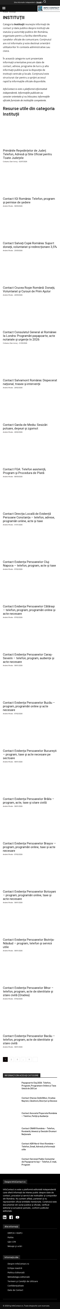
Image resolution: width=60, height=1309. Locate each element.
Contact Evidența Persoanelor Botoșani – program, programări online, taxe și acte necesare (29, 895)
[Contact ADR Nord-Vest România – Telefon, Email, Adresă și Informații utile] (11, 1148)
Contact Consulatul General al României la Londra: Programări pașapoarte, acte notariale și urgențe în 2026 (29, 335)
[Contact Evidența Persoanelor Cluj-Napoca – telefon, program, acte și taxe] (30, 544)
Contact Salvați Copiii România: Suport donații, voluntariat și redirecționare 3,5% (30, 245)
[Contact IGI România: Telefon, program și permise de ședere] (30, 181)
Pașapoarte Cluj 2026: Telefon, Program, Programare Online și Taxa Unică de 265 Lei (39, 1086)
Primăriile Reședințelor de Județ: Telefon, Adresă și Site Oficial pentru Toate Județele (27, 154)
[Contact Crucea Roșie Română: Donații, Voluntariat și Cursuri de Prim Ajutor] (30, 270)
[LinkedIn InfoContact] (4, 1218)
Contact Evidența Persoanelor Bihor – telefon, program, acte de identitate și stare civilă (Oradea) (28, 991)
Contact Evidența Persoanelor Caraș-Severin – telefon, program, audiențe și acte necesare (28, 658)
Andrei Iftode (8, 206)
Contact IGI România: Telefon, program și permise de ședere (29, 200)
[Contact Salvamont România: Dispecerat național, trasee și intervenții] (30, 363)
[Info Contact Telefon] (49, 9)
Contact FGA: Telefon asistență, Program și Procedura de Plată (24, 471)
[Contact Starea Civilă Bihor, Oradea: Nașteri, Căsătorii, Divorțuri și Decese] (11, 1102)
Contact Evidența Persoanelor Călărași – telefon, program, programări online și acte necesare (29, 610)
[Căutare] (44, 2)
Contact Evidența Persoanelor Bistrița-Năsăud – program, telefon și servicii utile (28, 943)
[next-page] (35, 1059)
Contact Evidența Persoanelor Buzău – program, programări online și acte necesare (29, 706)
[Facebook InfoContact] (11, 1218)
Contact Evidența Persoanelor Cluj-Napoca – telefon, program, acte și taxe (29, 563)
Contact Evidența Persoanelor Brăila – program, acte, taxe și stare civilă (28, 800)
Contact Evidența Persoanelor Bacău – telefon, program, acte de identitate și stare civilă (29, 1039)
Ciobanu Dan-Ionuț (10, 161)
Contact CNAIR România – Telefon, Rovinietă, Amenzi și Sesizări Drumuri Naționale (39, 1131)
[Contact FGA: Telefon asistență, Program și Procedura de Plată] (30, 452)
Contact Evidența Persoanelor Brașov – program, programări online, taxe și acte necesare (29, 847)
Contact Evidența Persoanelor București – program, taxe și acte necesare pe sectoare (30, 754)
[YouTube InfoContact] (17, 1218)
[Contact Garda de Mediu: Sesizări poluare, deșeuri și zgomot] (30, 407)
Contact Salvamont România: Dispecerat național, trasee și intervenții (30, 382)
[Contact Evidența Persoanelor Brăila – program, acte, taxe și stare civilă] (30, 781)
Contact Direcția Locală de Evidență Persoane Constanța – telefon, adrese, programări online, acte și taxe (29, 517)
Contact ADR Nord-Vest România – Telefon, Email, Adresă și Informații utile (38, 1146)
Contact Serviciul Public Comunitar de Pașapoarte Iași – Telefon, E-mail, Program (39, 1162)
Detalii (39, 2)
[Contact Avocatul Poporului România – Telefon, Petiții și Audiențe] (11, 1117)
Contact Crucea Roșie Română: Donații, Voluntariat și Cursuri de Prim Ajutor (29, 289)
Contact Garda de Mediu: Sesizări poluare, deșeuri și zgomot (25, 426)
